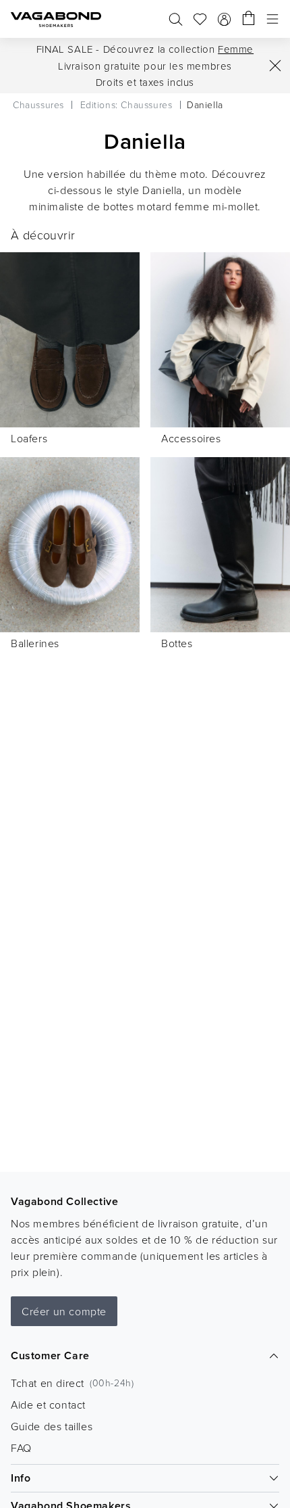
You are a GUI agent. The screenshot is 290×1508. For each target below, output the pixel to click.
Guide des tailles (51, 1426)
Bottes (177, 643)
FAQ (21, 1447)
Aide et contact (48, 1404)
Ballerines (35, 643)
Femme (236, 49)
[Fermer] (275, 65)
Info (20, 1478)
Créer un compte (64, 1311)
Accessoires (191, 438)
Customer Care (50, 1355)
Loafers (29, 438)
